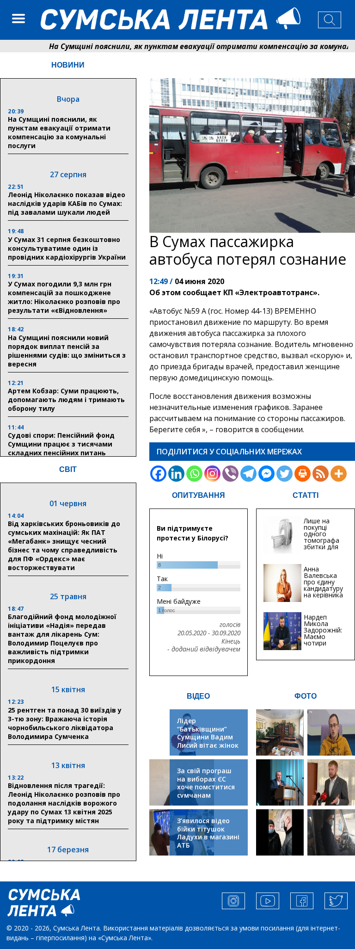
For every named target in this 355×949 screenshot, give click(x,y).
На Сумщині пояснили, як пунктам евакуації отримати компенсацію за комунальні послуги (59, 132)
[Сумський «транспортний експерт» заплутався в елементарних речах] (331, 732)
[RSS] (320, 473)
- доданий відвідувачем (203, 649)
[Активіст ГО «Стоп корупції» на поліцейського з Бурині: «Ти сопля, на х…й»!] (280, 832)
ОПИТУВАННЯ (198, 495)
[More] (339, 473)
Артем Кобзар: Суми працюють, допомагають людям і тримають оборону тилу (66, 399)
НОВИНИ (68, 65)
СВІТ (68, 469)
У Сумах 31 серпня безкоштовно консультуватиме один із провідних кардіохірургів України (67, 248)
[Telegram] (248, 473)
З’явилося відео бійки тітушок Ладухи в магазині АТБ (208, 833)
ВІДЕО (198, 696)
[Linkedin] (176, 473)
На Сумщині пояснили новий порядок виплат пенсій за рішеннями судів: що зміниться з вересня (67, 350)
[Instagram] (212, 473)
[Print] (302, 473)
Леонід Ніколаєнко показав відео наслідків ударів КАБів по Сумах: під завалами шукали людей (66, 203)
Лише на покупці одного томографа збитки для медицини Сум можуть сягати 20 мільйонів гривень (323, 549)
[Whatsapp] (194, 473)
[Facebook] (158, 473)
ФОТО (305, 696)
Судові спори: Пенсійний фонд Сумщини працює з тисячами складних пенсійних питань (61, 444)
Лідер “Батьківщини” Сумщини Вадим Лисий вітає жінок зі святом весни (208, 736)
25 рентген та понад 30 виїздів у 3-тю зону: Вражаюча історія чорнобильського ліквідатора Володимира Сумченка (65, 723)
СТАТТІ (305, 495)
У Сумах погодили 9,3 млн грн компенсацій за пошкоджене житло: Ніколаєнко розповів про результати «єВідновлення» (64, 297)
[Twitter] (284, 473)
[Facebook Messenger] (266, 473)
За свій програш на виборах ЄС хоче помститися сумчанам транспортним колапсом (206, 791)
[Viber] (230, 473)
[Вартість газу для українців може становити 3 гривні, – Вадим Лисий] (331, 782)
